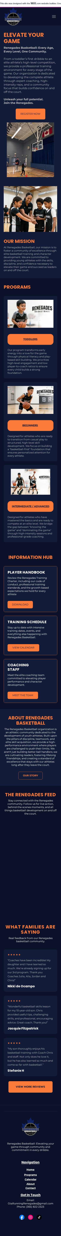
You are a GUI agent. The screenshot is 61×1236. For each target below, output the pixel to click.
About (31, 1183)
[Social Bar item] (21, 1217)
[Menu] (54, 16)
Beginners (30, 425)
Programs (30, 1174)
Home (30, 1169)
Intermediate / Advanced (30, 506)
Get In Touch (31, 1195)
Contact (30, 1188)
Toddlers (30, 339)
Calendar (30, 1179)
